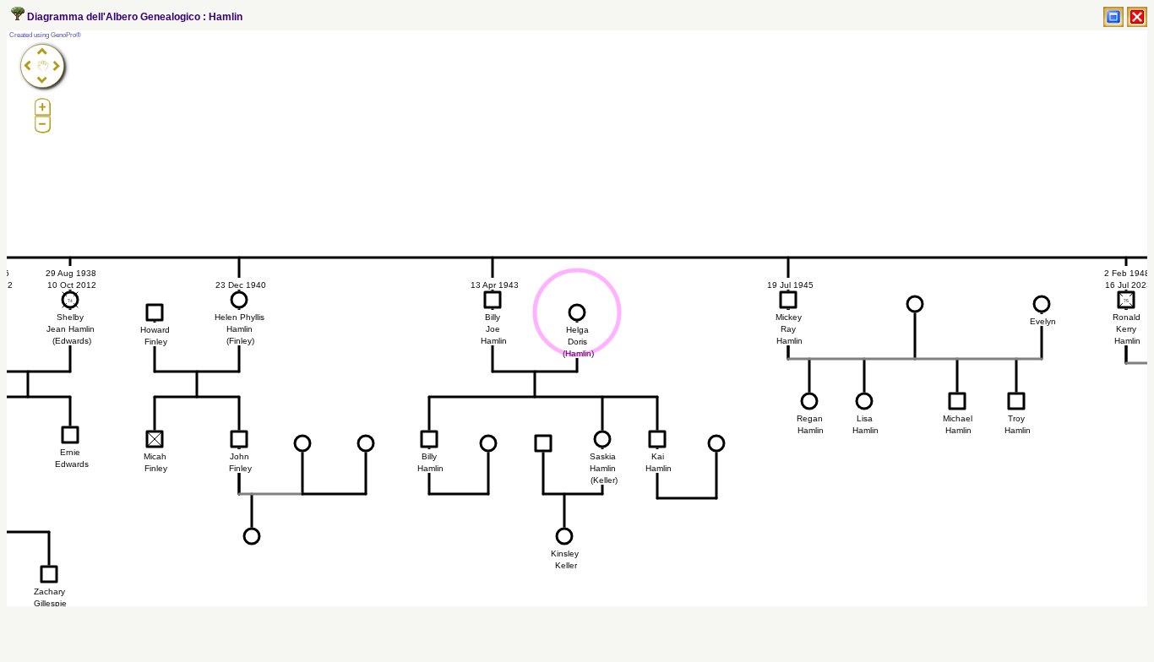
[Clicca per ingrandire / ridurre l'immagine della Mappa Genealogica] (1113, 17)
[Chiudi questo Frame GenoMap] (1137, 17)
